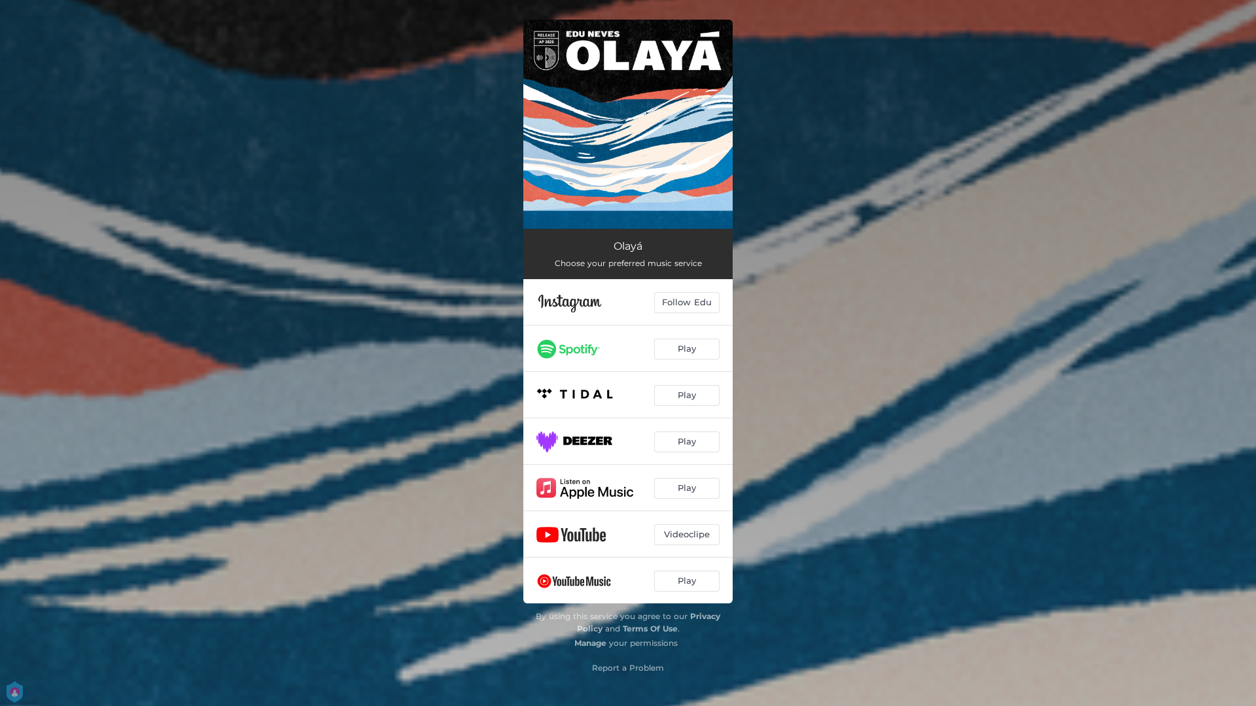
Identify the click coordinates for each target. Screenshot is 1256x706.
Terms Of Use (650, 628)
